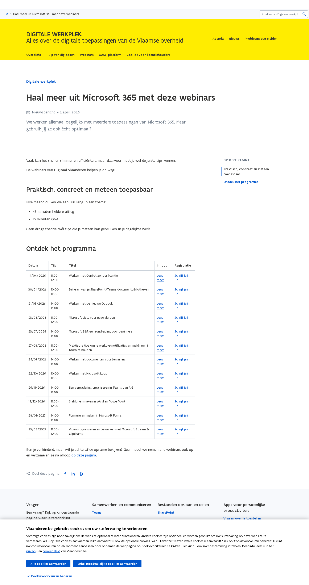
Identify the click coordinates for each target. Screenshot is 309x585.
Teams (96, 512)
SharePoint (166, 512)
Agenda (218, 39)
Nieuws (234, 39)
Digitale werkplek (41, 81)
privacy (31, 551)
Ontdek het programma (240, 182)
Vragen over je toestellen (242, 518)
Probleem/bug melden (261, 39)
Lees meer (160, 277)
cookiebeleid (51, 551)
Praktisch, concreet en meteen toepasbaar (246, 171)
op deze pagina (83, 455)
